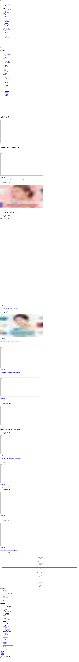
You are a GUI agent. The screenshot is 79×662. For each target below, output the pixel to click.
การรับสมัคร (5, 597)
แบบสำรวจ (40, 569)
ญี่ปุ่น (6, 633)
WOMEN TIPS (6, 626)
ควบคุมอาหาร (41, 563)
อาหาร (6, 625)
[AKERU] (2, 0)
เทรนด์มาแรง (41, 565)
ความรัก (40, 576)
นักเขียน (4, 591)
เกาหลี (6, 634)
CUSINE (4, 621)
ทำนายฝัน (40, 586)
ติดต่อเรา (4, 594)
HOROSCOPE (5, 637)
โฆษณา (4, 596)
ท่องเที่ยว (7, 623)
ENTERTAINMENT (7, 631)
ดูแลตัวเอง (2, 177)
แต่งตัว (41, 559)
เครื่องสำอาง (3, 210)
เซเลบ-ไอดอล (41, 582)
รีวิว (1, 144)
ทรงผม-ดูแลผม (40, 557)
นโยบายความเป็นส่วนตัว (8, 593)
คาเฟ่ (6, 622)
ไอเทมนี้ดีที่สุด (3, 338)
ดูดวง (41, 585)
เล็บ (40, 558)
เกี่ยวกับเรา (5, 590)
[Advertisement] (39, 106)
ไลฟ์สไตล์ (40, 575)
